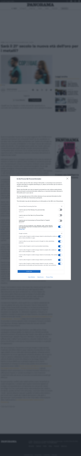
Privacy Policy (49, 277)
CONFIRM (29, 271)
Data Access (40, 277)
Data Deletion (31, 277)
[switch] (60, 210)
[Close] (67, 179)
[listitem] (40, 206)
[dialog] (40, 228)
